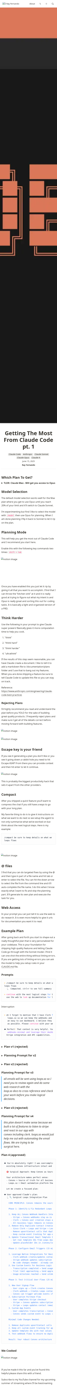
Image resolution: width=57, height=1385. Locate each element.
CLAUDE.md (7, 966)
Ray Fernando (28, 465)
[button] (52, 3)
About (32, 3)
